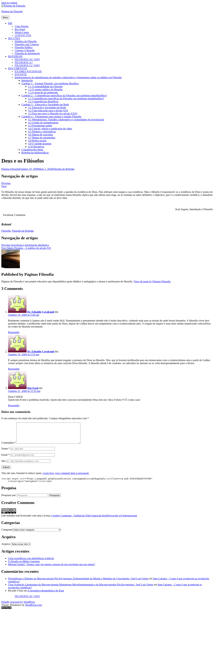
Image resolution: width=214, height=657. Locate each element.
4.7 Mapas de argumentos (41, 137)
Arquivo (5, 544)
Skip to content (9, 2)
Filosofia (6, 230)
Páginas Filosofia (10, 169)
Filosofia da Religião (63, 169)
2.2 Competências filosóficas (43, 101)
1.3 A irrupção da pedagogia (43, 92)
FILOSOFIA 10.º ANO (27, 59)
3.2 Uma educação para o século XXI (48, 110)
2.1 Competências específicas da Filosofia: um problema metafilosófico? (66, 98)
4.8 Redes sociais (37, 140)
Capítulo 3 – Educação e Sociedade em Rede (45, 104)
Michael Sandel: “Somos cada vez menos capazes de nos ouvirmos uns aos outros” (51, 564)
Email (5, 454)
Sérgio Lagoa (22, 32)
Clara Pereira (21, 26)
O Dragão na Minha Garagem (24, 561)
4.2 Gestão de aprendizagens (43, 122)
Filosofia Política (23, 47)
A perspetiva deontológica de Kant (45, 590)
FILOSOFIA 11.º (24, 62)
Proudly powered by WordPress (18, 602)
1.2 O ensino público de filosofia (45, 89)
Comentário (8, 442)
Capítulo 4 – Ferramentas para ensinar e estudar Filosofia (51, 116)
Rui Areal (20, 29)
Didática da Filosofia (26, 41)
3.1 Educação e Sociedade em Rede (47, 107)
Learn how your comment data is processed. (66, 473)
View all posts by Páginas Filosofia (152, 281)
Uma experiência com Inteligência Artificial (31, 558)
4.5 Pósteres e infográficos (42, 131)
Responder (13, 332)
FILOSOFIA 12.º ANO (27, 65)
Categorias (7, 529)
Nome (5, 448)
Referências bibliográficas (35, 152)
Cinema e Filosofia (25, 50)
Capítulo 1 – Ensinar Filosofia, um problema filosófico (50, 83)
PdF (10, 23)
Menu (5, 17)
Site (3, 460)
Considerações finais (32, 149)
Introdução (27, 80)
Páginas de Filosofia (12, 11)
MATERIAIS (15, 56)
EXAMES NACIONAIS (28, 71)
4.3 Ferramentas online (40, 125)
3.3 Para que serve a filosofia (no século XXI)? (53, 113)
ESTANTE (21, 74)
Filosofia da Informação (27, 53)
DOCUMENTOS (17, 68)
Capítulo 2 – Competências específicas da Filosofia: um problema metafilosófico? (64, 95)
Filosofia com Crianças (27, 44)
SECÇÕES (14, 38)
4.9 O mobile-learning (39, 143)
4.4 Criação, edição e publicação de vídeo (50, 128)
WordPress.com (33, 605)
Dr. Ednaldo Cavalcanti (40, 311)
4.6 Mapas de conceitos (40, 134)
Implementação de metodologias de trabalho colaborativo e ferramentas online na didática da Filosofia (68, 77)
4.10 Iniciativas (36, 146)
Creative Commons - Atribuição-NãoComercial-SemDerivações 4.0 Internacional (94, 515)
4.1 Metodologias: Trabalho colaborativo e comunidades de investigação (66, 119)
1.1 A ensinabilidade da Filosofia (45, 86)
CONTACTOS (23, 35)
